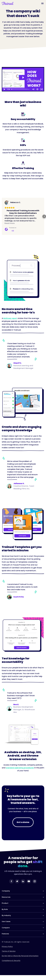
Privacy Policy (7, 949)
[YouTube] (29, 884)
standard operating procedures (20, 770)
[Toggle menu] (42, 3)
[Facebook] (11, 884)
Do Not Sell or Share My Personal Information (20, 958)
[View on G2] (7, 202)
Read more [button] (10, 226)
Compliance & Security (11, 963)
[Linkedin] (23, 884)
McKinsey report (10, 321)
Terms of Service (8, 954)
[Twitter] (17, 884)
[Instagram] (34, 884)
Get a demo (23, 824)
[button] (2, 217)
